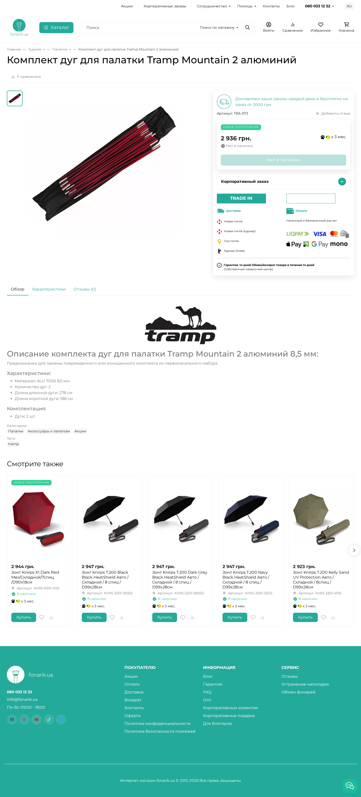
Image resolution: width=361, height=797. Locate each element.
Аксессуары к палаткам (49, 431)
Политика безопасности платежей (160, 731)
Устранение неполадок (305, 684)
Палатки (15, 431)
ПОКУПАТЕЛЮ (140, 668)
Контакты (271, 6)
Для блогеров (217, 723)
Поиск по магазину (217, 27)
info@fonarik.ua (22, 699)
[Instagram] (24, 719)
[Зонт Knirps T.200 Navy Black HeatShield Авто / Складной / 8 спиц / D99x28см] (250, 519)
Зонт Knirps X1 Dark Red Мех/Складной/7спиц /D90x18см (35, 577)
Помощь (244, 6)
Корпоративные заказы (165, 6)
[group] (104, 176)
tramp (13, 444)
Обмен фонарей (298, 692)
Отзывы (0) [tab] (84, 289)
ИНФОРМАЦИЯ (219, 668)
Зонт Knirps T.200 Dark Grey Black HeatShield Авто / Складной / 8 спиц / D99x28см (179, 579)
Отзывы (289, 676)
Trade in (241, 198)
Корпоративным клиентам (230, 707)
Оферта (132, 715)
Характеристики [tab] (49, 289)
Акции (127, 6)
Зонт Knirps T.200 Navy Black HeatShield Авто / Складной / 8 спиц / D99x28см (245, 579)
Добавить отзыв (335, 113)
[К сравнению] (51, 617)
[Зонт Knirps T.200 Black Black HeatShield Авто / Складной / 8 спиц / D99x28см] (110, 519)
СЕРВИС (290, 668)
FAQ (207, 692)
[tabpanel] (180, 376)
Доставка (134, 692)
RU (349, 6)
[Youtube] (36, 719)
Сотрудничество (212, 6)
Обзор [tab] (17, 289)
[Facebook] (12, 719)
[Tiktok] (49, 719)
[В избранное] (41, 617)
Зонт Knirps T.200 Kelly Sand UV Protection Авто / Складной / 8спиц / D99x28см (321, 579)
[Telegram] (61, 719)
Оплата (132, 684)
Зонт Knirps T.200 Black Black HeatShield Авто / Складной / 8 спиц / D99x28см (105, 579)
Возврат (133, 700)
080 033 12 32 (317, 6)
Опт (207, 700)
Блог (291, 6)
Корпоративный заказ (245, 181)
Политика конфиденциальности (158, 723)
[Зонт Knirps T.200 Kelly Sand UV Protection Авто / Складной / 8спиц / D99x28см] (321, 519)
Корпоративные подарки (229, 715)
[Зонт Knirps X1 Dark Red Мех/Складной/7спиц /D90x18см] (39, 519)
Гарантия (212, 684)
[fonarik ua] (19, 27)
